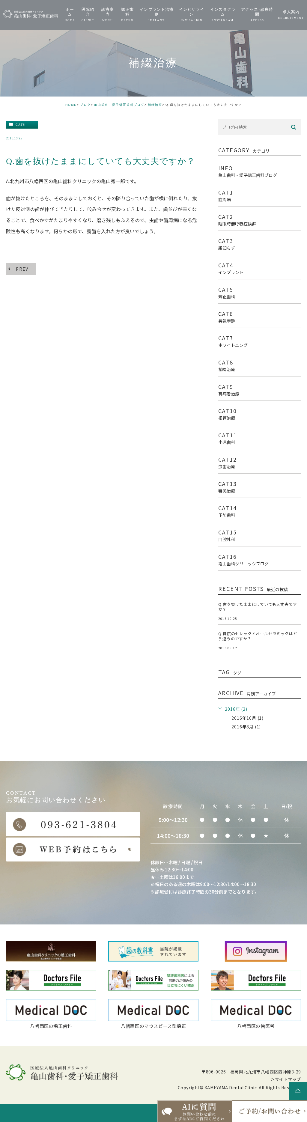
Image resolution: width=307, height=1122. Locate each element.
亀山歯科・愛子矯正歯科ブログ (119, 104)
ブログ (85, 104)
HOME (71, 104)
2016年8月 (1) (246, 727)
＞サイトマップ (285, 1079)
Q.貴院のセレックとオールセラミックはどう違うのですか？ (257, 636)
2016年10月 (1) (247, 718)
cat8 (20, 124)
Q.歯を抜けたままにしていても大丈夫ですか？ (257, 606)
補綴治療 (155, 104)
